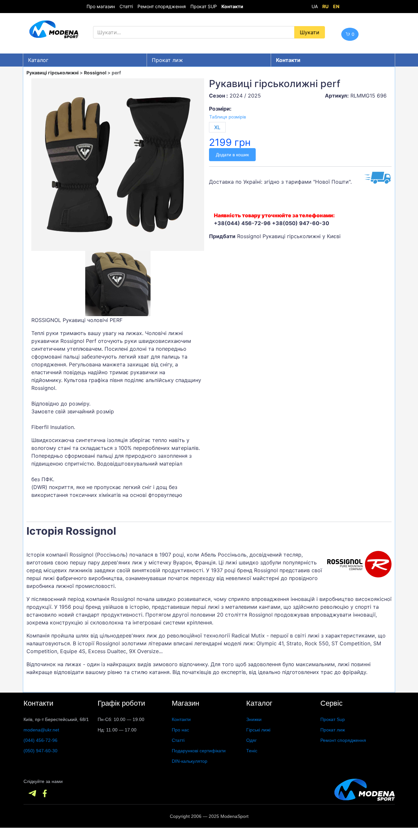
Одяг (251, 740)
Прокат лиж (167, 60)
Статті (126, 6)
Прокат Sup (332, 719)
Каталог (38, 60)
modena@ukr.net (41, 729)
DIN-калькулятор (189, 761)
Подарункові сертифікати (199, 750)
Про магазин (101, 6)
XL (217, 127)
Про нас (180, 729)
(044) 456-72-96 (40, 740)
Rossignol (95, 72)
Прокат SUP (203, 6)
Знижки (254, 719)
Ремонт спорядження (161, 6)
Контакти (181, 719)
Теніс (251, 750)
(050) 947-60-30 (40, 750)
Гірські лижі (258, 729)
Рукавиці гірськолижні (52, 72)
